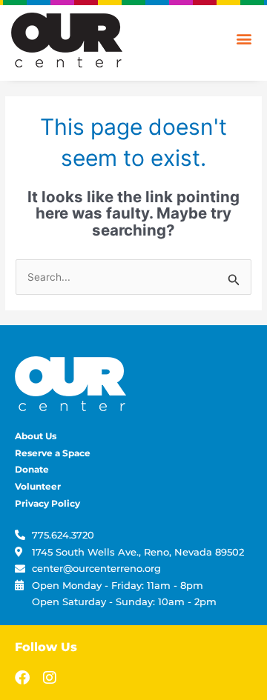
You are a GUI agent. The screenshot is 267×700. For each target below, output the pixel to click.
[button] (243, 38)
